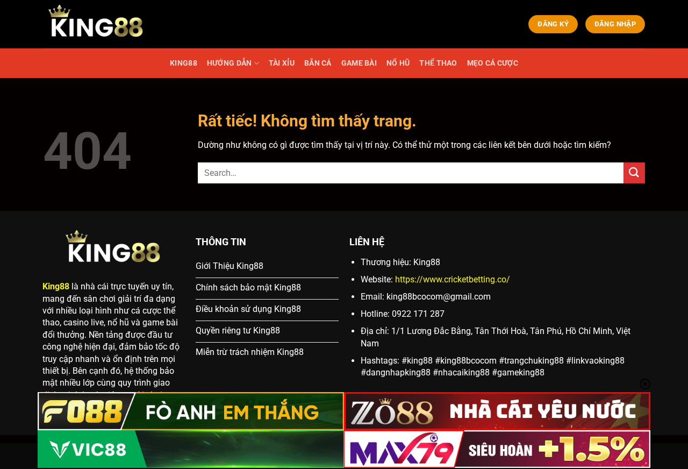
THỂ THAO (438, 63)
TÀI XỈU (282, 63)
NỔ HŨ (398, 63)
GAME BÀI (359, 63)
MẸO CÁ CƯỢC (492, 63)
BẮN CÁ (318, 63)
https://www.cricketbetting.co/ (452, 279)
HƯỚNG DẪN (229, 63)
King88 (55, 286)
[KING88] (96, 24)
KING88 (183, 63)
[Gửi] (634, 172)
